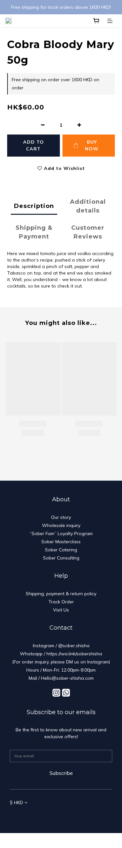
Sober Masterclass (61, 542)
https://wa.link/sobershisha (74, 654)
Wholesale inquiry (61, 525)
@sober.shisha (73, 646)
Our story (61, 517)
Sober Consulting (61, 558)
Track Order (61, 602)
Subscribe (61, 773)
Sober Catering (61, 550)
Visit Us (61, 610)
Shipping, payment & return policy (61, 594)
